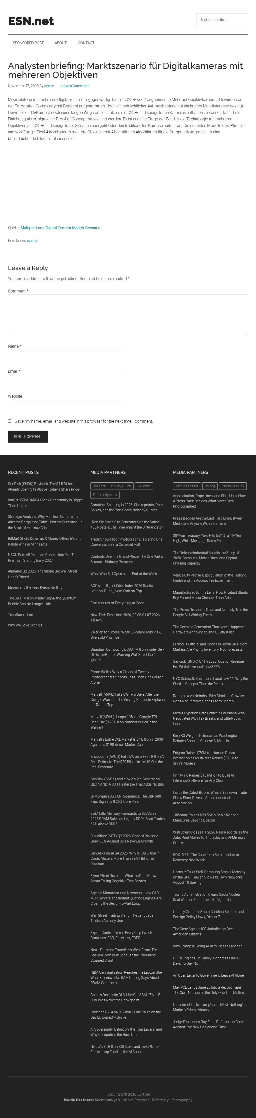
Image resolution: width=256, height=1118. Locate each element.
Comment (18, 291)
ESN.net (31, 21)
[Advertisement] (128, 183)
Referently (160, 1100)
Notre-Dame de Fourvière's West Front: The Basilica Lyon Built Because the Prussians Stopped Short (124, 955)
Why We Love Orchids (25, 625)
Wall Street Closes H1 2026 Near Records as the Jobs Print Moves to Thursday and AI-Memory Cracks (210, 837)
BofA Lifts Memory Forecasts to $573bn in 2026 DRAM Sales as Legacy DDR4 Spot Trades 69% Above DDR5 (127, 819)
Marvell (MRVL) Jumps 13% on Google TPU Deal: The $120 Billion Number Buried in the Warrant (124, 722)
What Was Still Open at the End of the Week (123, 574)
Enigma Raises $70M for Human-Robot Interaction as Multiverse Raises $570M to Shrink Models (205, 758)
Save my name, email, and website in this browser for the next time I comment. (84, 421)
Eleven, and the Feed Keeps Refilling (35, 587)
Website (15, 396)
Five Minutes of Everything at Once (117, 603)
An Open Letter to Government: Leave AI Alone (208, 975)
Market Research (136, 1100)
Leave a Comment (74, 86)
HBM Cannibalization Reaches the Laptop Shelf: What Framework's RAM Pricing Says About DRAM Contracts (127, 977)
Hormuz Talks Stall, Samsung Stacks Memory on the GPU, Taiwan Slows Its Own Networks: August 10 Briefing (209, 877)
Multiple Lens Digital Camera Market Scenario (60, 228)
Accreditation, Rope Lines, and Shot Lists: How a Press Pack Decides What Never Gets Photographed (209, 501)
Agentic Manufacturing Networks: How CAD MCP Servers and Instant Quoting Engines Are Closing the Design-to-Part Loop (126, 898)
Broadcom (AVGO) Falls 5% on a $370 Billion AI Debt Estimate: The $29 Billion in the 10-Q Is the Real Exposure (127, 762)
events (32, 241)
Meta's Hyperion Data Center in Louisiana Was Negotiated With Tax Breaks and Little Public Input (209, 718)
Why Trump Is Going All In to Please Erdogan (207, 946)
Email (14, 371)
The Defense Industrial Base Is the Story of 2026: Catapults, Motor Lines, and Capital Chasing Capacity (206, 558)
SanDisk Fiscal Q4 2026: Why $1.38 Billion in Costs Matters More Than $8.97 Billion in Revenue (125, 858)
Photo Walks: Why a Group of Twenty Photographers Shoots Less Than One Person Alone (127, 677)
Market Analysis (107, 1100)
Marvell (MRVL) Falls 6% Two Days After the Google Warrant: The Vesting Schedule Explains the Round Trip (127, 699)
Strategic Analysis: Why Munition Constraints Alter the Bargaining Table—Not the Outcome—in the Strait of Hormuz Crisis (45, 522)
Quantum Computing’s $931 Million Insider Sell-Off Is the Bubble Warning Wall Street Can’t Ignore (127, 654)
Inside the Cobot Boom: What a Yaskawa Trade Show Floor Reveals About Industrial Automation (210, 798)
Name (15, 346)
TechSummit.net (21, 615)
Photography (182, 1100)
